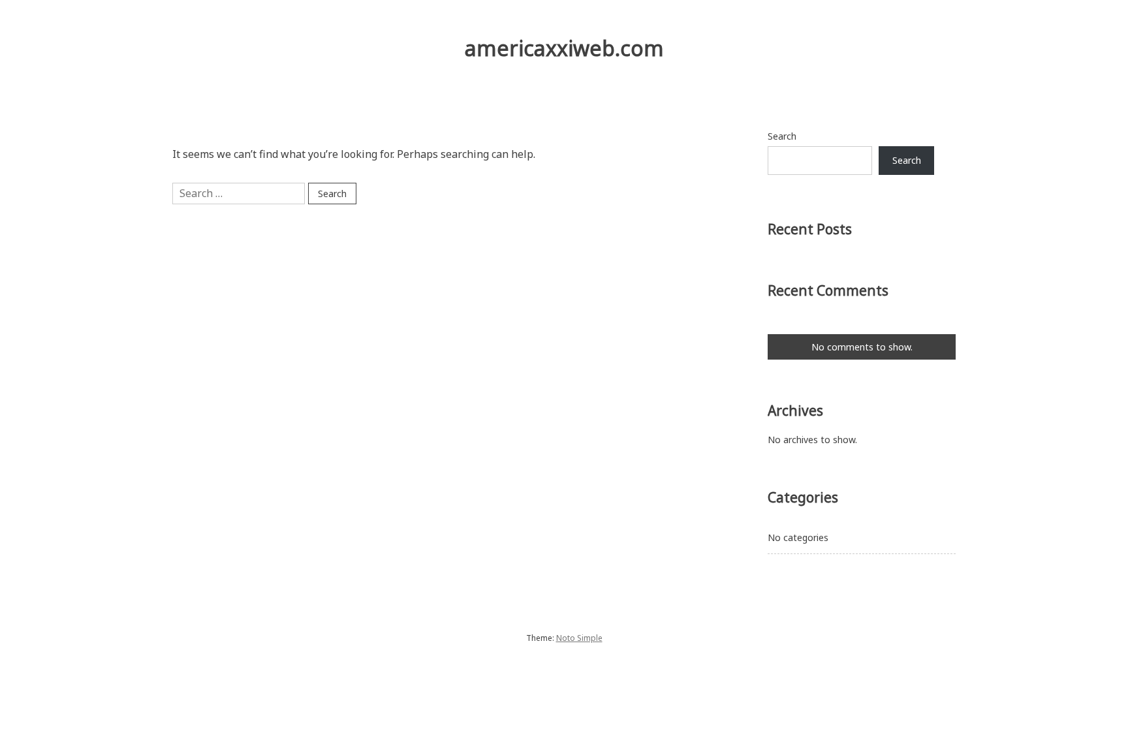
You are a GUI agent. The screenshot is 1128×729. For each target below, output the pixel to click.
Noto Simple (579, 638)
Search (782, 136)
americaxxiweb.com (564, 48)
